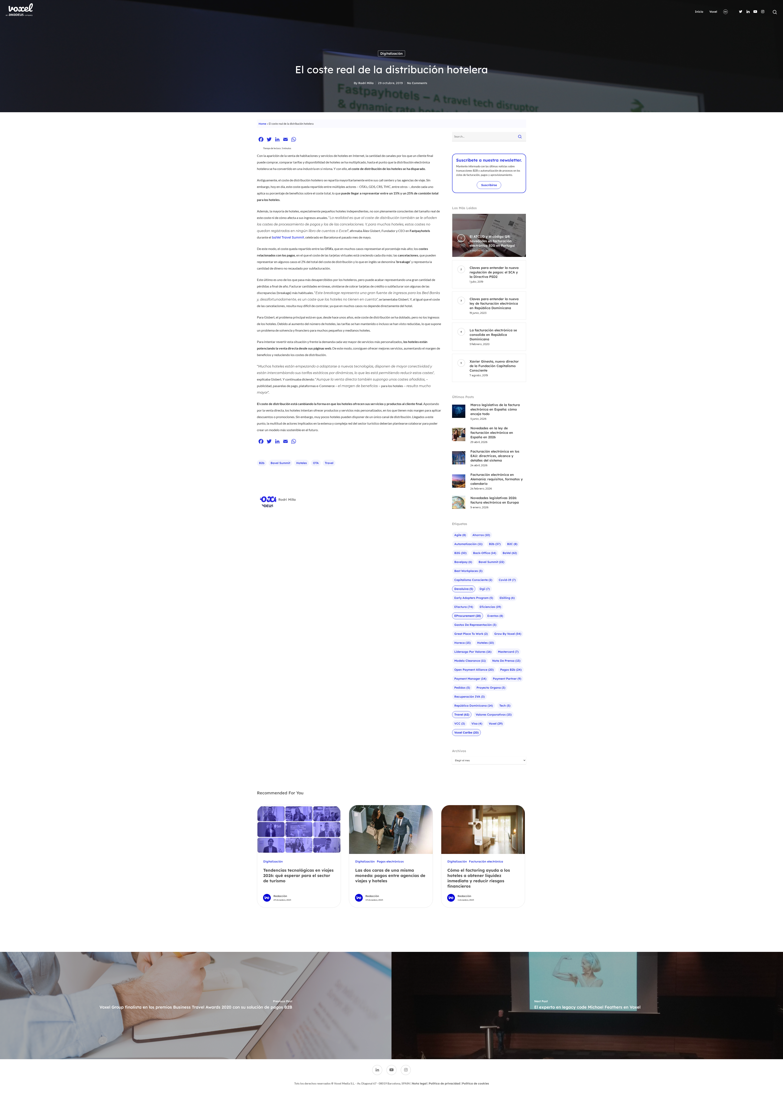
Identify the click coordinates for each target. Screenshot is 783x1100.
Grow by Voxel (507, 634)
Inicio (699, 11)
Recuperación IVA (469, 696)
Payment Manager (470, 678)
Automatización (468, 544)
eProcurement (467, 616)
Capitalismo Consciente (473, 580)
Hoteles (301, 463)
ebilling (507, 598)
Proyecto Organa (491, 687)
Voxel (713, 11)
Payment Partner (507, 678)
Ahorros (481, 535)
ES (725, 11)
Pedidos (462, 687)
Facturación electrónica (486, 861)
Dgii (485, 589)
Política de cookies (475, 1083)
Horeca (462, 643)
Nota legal (419, 1083)
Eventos (495, 616)
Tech (504, 705)
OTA (316, 463)
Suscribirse (489, 185)
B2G (460, 553)
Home (262, 123)
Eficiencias (490, 607)
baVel (510, 553)
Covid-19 (507, 580)
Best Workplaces (468, 571)
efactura (463, 607)
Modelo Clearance (470, 661)
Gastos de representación (475, 625)
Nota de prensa (506, 661)
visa (476, 723)
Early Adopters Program (473, 598)
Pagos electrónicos (390, 861)
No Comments (417, 83)
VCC (459, 723)
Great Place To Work (471, 634)
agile (460, 535)
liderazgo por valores (472, 652)
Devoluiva (463, 589)
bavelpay (463, 562)
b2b (261, 463)
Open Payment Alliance (474, 670)
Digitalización (391, 53)
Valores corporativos (494, 714)
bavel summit (280, 463)
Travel (329, 463)
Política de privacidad (444, 1083)
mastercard (508, 652)
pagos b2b (511, 670)
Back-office (484, 553)
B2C (512, 544)
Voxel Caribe (466, 732)
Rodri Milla (366, 83)
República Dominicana (473, 705)
